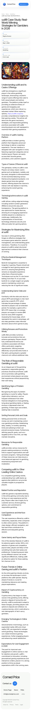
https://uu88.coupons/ (15, 114)
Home (3, 14)
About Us (5, 704)
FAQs (22, 690)
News (7, 14)
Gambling (12, 14)
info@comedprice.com (11, 694)
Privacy (12, 704)
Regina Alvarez (7, 36)
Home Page (8, 690)
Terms (16, 704)
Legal (21, 704)
